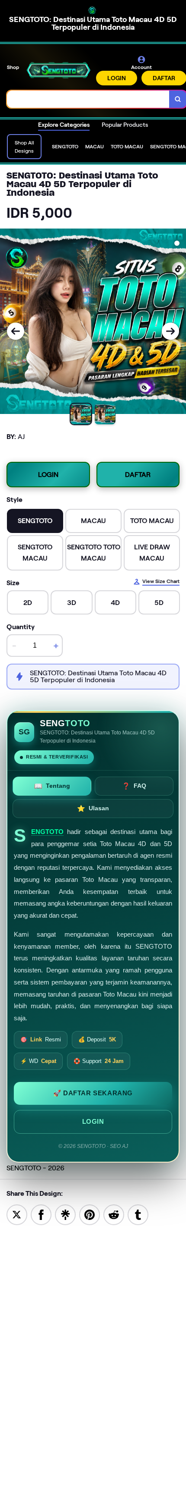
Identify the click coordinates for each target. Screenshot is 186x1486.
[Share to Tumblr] (138, 1214)
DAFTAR (138, 474)
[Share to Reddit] (113, 1214)
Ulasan (93, 808)
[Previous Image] (15, 331)
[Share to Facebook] (41, 1214)
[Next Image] (170, 331)
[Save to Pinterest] (89, 1214)
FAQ (134, 786)
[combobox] (88, 99)
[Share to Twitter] (16, 1214)
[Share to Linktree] (65, 1214)
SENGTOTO (47, 832)
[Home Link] (58, 70)
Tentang (52, 786)
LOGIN (116, 78)
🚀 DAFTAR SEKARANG (93, 1093)
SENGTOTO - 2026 (35, 1168)
